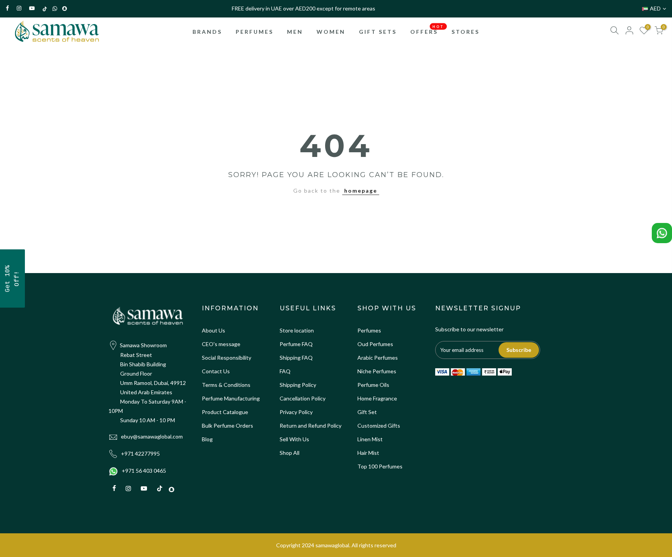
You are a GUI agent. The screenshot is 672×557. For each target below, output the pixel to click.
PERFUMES (254, 31)
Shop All (289, 452)
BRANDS (207, 31)
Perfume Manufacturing (231, 398)
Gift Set (367, 412)
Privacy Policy (296, 412)
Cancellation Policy (303, 398)
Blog (207, 439)
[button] (12, 278)
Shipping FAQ (296, 357)
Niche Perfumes (376, 371)
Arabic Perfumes (377, 357)
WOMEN (331, 31)
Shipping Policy (298, 384)
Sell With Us (294, 439)
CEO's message (221, 344)
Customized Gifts (378, 425)
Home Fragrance (377, 398)
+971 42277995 (140, 453)
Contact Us (216, 371)
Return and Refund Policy (310, 425)
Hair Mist (368, 452)
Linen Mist (370, 439)
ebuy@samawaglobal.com (152, 436)
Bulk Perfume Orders (227, 425)
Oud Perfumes (375, 344)
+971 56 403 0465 (144, 470)
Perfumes (369, 330)
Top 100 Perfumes (379, 466)
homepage (360, 190)
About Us (213, 330)
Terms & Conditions (226, 384)
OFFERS (427, 29)
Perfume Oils (373, 384)
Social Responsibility (226, 357)
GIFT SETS (378, 31)
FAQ (285, 371)
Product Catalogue (225, 412)
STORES (466, 31)
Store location (297, 330)
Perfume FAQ (296, 344)
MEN (295, 31)
